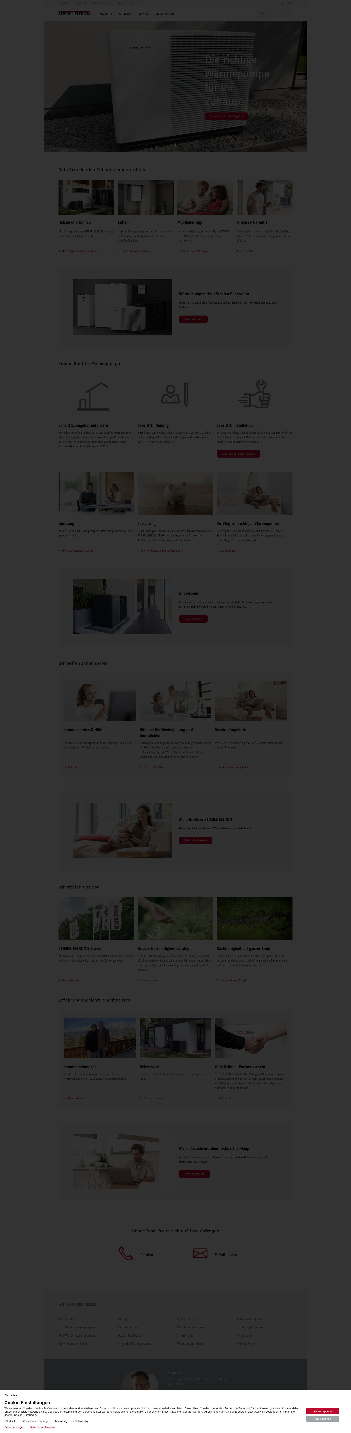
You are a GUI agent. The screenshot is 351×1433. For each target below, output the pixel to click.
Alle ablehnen (323, 1418)
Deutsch (10, 1395)
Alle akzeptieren (323, 1411)
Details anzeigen (14, 1427)
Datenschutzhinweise (42, 1427)
